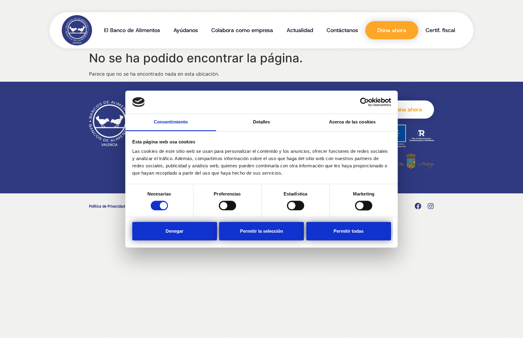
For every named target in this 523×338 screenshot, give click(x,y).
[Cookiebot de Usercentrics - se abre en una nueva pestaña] (364, 102)
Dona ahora (391, 30)
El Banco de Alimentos (132, 30)
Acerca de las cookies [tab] (352, 122)
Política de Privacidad (107, 206)
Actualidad (300, 30)
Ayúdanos (185, 30)
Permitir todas (348, 231)
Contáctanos (342, 30)
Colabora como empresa (242, 30)
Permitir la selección (261, 231)
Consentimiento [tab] (171, 122)
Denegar (174, 231)
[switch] (227, 205)
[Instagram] (430, 206)
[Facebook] (418, 206)
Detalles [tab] (261, 122)
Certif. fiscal (440, 30)
